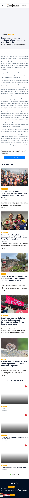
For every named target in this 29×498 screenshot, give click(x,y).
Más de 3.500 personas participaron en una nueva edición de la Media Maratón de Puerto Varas (14, 194)
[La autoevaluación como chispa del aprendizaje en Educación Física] (14, 423)
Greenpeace (5, 153)
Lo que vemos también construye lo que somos (13, 467)
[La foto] (14, 394)
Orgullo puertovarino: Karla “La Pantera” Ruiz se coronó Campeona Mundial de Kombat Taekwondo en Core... (13, 321)
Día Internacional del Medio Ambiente (10, 151)
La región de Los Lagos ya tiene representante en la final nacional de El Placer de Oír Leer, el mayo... (17, 490)
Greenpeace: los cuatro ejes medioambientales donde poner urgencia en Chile (13, 40)
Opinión (23, 151)
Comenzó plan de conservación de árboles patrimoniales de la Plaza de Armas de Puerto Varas (14, 279)
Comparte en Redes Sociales (14, 157)
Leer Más (3, 207)
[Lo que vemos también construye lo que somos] (14, 453)
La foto (3, 408)
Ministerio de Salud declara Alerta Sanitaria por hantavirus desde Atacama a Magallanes (14, 364)
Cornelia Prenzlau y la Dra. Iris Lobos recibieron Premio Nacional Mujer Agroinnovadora (14, 237)
